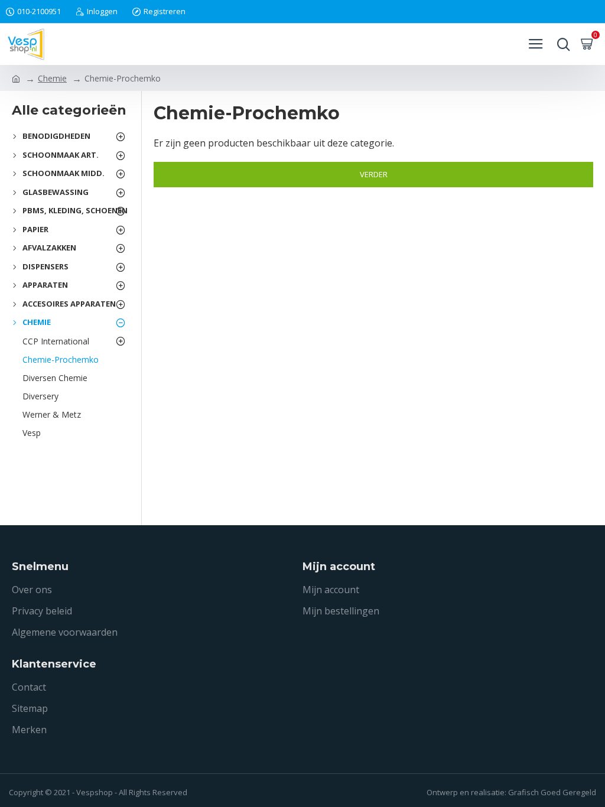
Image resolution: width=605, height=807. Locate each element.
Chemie (52, 78)
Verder (374, 174)
